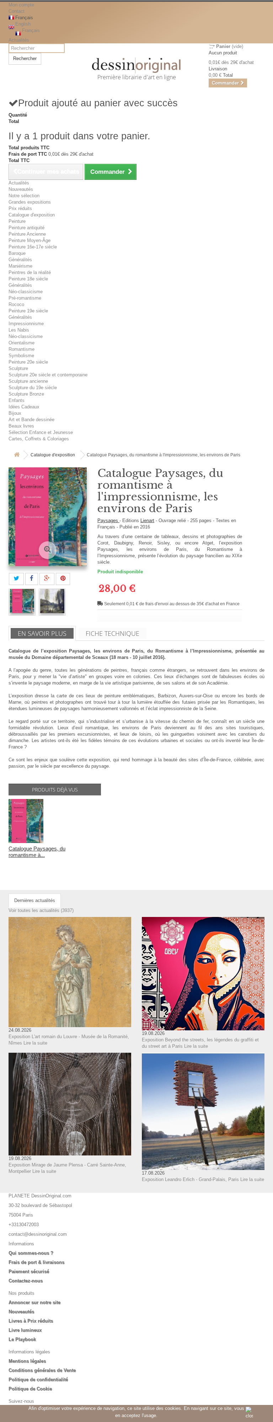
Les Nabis (19, 330)
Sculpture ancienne (28, 381)
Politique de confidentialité (38, 1379)
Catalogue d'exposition (32, 215)
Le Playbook (22, 1339)
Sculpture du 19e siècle (33, 387)
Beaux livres (21, 426)
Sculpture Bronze (26, 394)
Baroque (17, 253)
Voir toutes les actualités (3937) (41, 910)
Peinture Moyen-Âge (29, 240)
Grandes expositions (30, 202)
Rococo (16, 304)
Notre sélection (24, 195)
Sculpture (18, 368)
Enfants (17, 400)
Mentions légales (27, 1361)
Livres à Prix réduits (31, 1321)
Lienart (147, 520)
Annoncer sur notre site (34, 1302)
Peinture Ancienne (27, 234)
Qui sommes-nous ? (31, 1253)
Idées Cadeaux (24, 406)
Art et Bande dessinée (31, 419)
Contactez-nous (26, 1280)
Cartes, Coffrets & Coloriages (39, 438)
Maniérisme (20, 266)
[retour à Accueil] (16, 455)
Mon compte (21, 4)
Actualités (19, 40)
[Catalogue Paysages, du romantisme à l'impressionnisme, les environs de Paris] (22, 601)
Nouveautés (21, 189)
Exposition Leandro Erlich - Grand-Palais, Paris (190, 1179)
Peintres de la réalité (30, 272)
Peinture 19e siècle (28, 310)
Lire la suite (35, 1043)
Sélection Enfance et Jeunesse (41, 432)
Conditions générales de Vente (42, 1370)
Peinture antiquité (26, 227)
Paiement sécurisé (29, 1271)
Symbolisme (21, 355)
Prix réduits (20, 208)
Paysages (108, 520)
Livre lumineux (25, 1330)
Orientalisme (21, 342)
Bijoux (15, 413)
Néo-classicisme (26, 291)
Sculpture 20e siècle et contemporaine (48, 374)
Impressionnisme (26, 323)
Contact (17, 11)
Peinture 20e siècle (28, 362)
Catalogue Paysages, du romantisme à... (37, 852)
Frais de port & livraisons (36, 1262)
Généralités (20, 259)
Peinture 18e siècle (28, 278)
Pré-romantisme (25, 298)
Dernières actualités (34, 900)
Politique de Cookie (30, 1388)
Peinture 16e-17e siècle (33, 246)
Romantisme (21, 349)
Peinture (17, 221)
